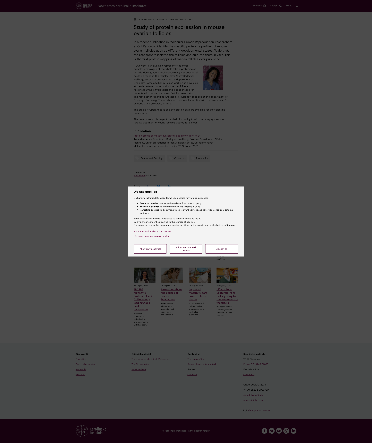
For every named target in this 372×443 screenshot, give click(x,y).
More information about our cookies (152, 231)
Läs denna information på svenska (151, 236)
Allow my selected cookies (186, 249)
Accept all (221, 248)
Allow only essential (150, 248)
